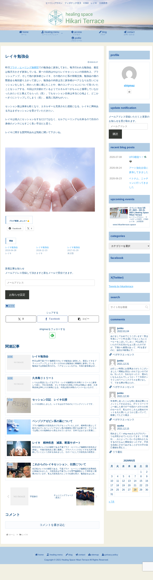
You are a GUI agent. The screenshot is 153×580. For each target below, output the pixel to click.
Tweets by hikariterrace (121, 286)
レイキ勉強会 (11, 247)
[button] (83, 319)
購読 (115, 134)
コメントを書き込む (52, 524)
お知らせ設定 (17, 294)
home (41, 554)
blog (70, 554)
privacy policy (111, 554)
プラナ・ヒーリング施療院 (24, 67)
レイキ (11, 306)
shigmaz (129, 85)
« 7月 (111, 501)
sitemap (95, 554)
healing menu (56, 554)
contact (81, 554)
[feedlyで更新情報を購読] (52, 335)
